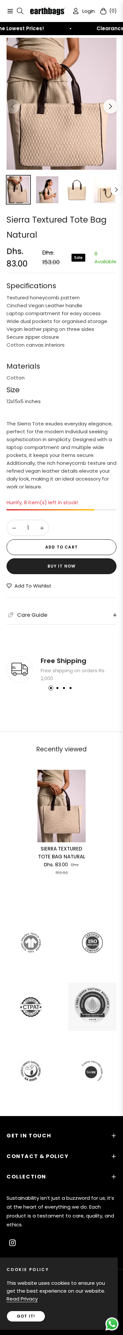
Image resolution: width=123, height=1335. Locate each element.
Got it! (26, 1316)
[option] (61, 104)
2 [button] (57, 688)
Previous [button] (12, 106)
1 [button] (51, 688)
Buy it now (62, 566)
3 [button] (64, 688)
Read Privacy (22, 1298)
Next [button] (110, 106)
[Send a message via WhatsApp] (112, 1324)
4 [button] (71, 688)
